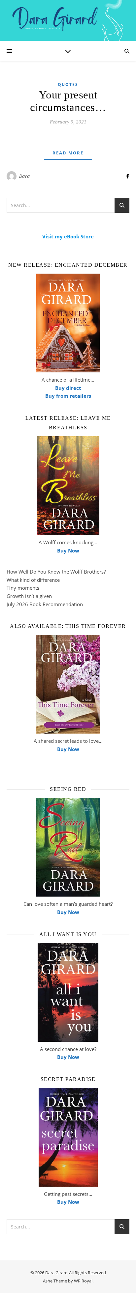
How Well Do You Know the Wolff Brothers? (56, 571)
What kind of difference (33, 580)
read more (68, 153)
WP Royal (83, 1281)
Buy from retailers (68, 395)
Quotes (68, 84)
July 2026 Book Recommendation (45, 604)
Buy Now (68, 550)
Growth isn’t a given (29, 596)
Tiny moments (23, 587)
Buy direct (68, 388)
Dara (24, 176)
